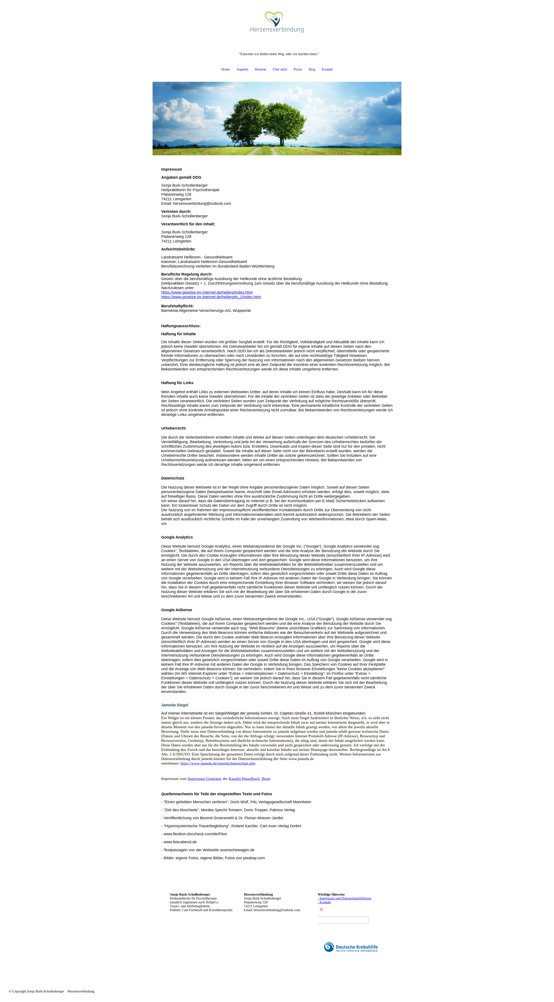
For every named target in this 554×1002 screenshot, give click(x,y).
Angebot (242, 69)
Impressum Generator (205, 778)
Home (225, 69)
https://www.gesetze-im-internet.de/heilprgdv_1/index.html (211, 297)
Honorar (260, 69)
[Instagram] (321, 909)
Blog (312, 69)
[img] (277, 21)
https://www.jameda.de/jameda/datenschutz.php (217, 763)
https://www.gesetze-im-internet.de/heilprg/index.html (207, 292)
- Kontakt (324, 902)
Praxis (298, 69)
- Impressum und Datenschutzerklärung (344, 898)
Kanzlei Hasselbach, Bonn (249, 778)
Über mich (280, 69)
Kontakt (327, 69)
